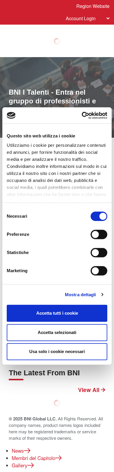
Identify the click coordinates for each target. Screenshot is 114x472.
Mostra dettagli (80, 294)
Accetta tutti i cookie (57, 313)
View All (89, 390)
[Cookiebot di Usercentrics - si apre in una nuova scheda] (82, 115)
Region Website (93, 6)
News (18, 450)
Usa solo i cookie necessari (57, 351)
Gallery (19, 465)
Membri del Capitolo (33, 457)
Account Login (81, 18)
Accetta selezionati (57, 332)
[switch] (99, 234)
